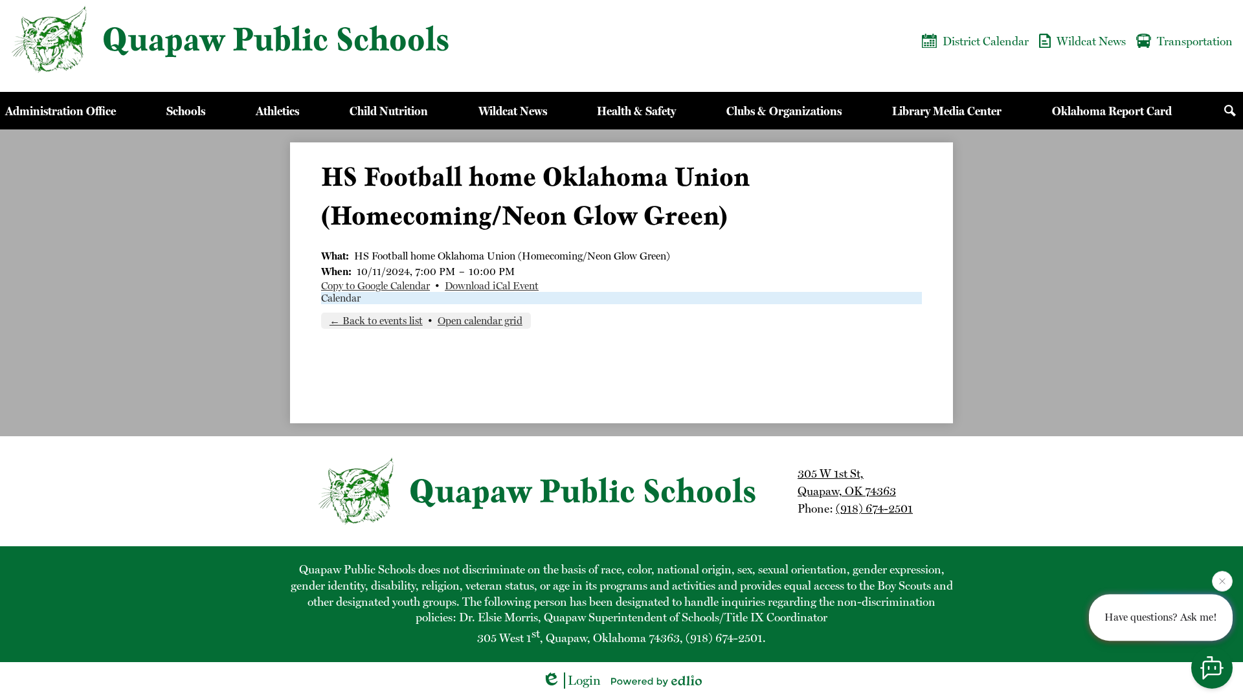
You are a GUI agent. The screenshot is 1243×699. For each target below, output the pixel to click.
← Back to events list (376, 321)
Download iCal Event (492, 286)
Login (584, 680)
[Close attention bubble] (1222, 580)
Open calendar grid (480, 321)
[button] (60, 110)
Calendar (341, 298)
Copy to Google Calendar (375, 286)
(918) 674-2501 (874, 508)
